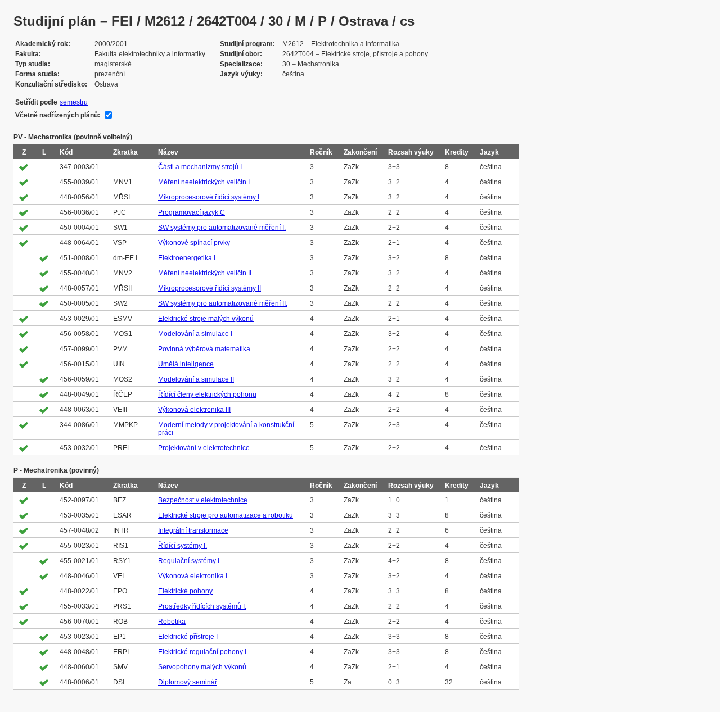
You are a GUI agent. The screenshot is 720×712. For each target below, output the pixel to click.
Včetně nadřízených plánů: (57, 115)
